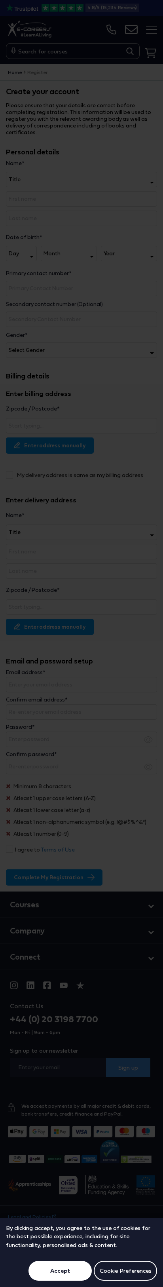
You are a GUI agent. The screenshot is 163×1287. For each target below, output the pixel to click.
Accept (60, 1270)
